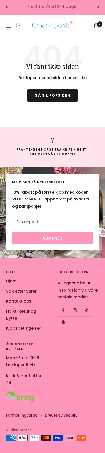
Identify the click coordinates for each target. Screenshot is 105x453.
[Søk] (18, 25)
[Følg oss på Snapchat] (63, 322)
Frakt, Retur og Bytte (21, 314)
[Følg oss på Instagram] (75, 310)
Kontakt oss (18, 301)
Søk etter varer (21, 291)
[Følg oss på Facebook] (63, 310)
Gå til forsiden (52, 95)
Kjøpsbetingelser (23, 328)
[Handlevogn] (96, 25)
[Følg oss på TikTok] (86, 310)
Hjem (11, 281)
